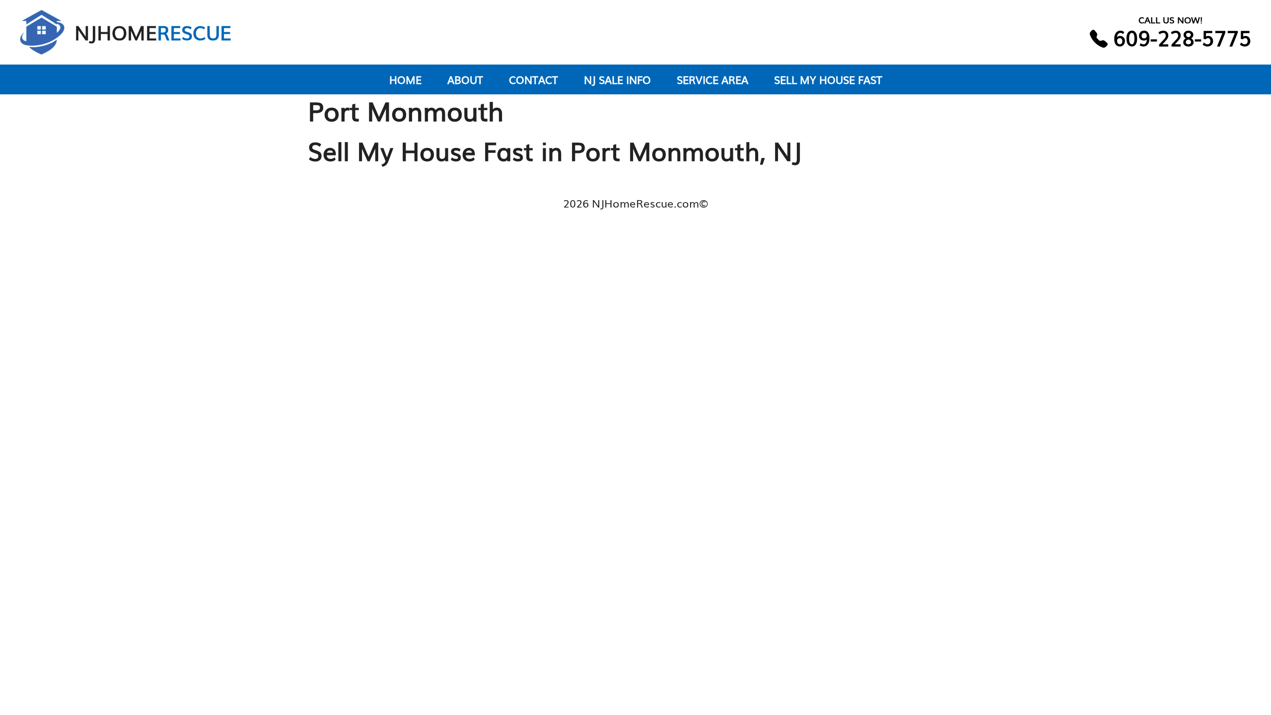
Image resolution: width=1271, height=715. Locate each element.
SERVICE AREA (712, 79)
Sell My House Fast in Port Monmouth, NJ (555, 150)
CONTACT (533, 79)
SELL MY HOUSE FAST (828, 79)
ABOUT (465, 79)
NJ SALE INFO (617, 79)
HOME (405, 79)
